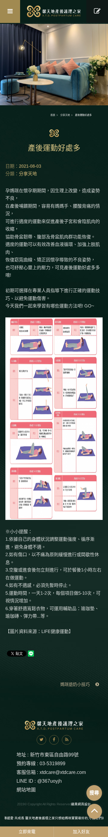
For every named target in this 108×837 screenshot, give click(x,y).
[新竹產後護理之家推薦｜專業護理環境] (54, 64)
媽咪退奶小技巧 (75, 684)
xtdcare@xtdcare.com (63, 772)
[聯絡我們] (97, 11)
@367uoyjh (49, 781)
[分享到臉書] (54, 740)
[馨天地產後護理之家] (54, 11)
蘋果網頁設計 (81, 804)
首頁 (52, 115)
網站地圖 (26, 789)
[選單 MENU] (10, 11)
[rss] (66, 740)
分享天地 (65, 115)
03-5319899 (52, 763)
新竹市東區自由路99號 (54, 754)
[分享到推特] (41, 740)
